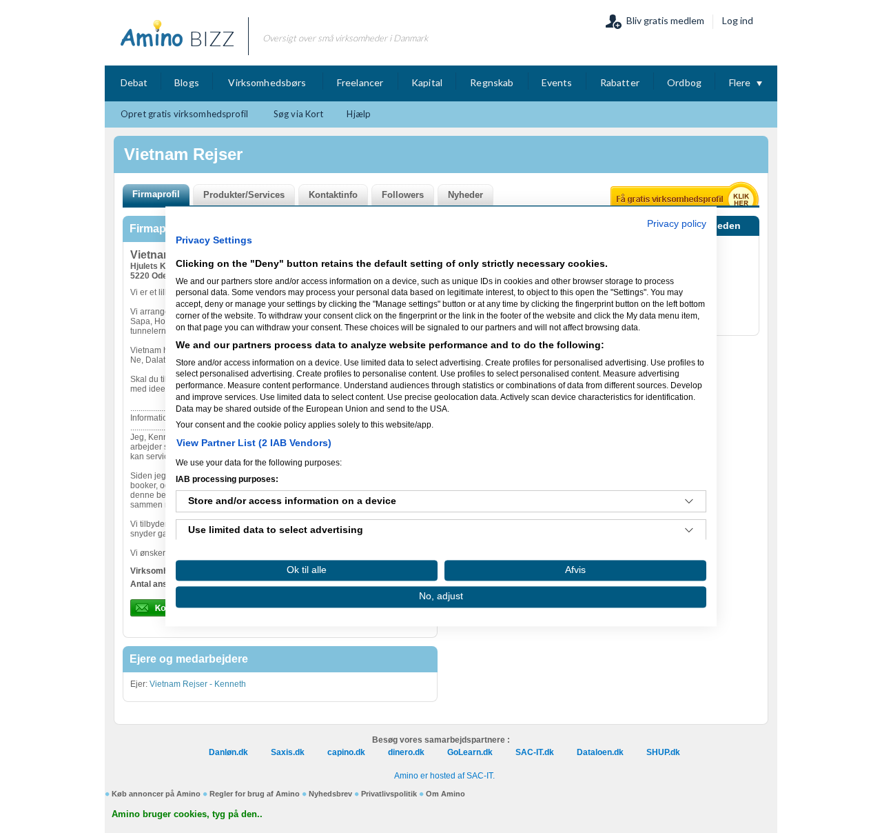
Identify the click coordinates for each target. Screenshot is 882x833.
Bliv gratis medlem (665, 20)
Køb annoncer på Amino (156, 794)
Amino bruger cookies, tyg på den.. (187, 814)
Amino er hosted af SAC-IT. (444, 776)
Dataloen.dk (600, 752)
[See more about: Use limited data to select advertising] (689, 531)
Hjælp (359, 113)
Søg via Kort (299, 113)
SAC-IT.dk (534, 752)
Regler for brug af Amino (254, 794)
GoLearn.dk (470, 752)
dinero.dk (406, 752)
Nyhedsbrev (330, 794)
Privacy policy (676, 224)
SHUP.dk (663, 752)
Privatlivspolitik (389, 794)
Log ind (737, 20)
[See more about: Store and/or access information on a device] (689, 502)
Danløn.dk (228, 752)
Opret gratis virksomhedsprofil (184, 113)
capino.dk (346, 752)
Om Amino (445, 794)
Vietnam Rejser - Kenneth (198, 684)
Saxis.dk (288, 752)
